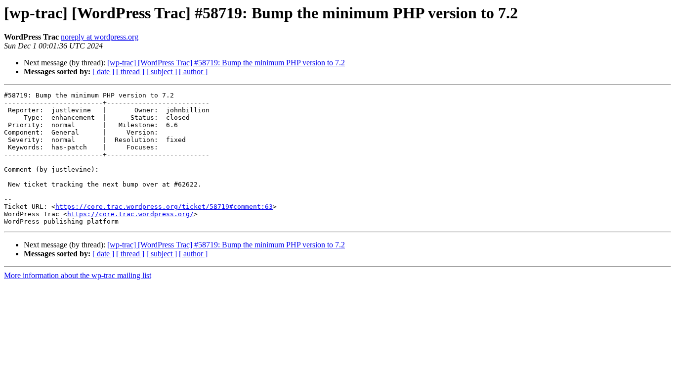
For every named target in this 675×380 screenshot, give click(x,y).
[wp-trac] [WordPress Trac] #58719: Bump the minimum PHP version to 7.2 (226, 62)
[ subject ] (161, 71)
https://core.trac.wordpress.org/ (130, 214)
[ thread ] (130, 71)
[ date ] (103, 71)
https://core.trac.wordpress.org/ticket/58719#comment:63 (164, 206)
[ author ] (193, 71)
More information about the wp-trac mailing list (77, 275)
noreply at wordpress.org (99, 37)
